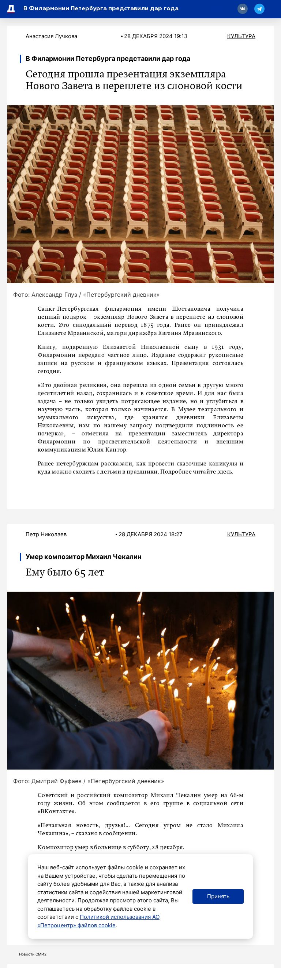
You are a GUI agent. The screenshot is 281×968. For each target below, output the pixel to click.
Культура (241, 36)
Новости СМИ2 (32, 954)
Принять (218, 896)
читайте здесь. (213, 472)
